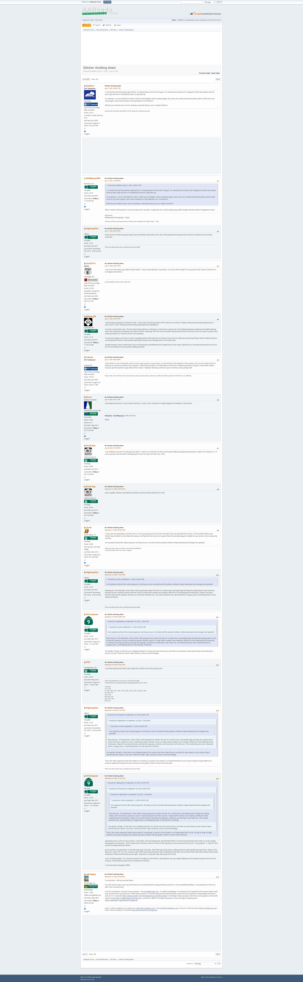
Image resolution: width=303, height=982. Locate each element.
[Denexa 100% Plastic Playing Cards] (85, 307)
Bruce (89, 397)
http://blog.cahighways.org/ (169, 908)
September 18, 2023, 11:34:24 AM (115, 575)
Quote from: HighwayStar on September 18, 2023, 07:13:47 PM (128, 783)
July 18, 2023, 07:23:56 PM (112, 448)
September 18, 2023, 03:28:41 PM (115, 617)
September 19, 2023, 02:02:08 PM (115, 876)
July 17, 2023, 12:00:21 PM (112, 88)
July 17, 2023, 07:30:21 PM (112, 266)
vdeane (89, 357)
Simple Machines (96, 977)
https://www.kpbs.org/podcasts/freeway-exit (121, 900)
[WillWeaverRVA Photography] (85, 206)
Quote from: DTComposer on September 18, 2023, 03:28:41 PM (128, 715)
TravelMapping (118, 416)
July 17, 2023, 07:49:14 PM (112, 319)
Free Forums (90, 979)
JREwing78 (91, 316)
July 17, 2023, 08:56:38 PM (112, 359)
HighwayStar (92, 228)
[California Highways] (85, 908)
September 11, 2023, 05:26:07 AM (115, 530)
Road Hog (90, 445)
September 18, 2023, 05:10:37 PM (115, 664)
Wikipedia (108, 416)
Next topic (216, 73)
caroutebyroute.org (151, 891)
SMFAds (82, 979)
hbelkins (90, 85)
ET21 (88, 662)
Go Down (86, 79)
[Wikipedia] (85, 436)
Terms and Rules (210, 977)
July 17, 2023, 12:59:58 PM (112, 181)
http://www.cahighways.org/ (145, 908)
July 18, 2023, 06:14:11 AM (112, 399)
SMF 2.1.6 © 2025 (85, 977)
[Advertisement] (151, 48)
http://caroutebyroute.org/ (207, 908)
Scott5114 (90, 263)
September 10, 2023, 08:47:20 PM (115, 489)
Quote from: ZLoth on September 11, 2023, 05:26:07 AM (126, 579)
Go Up (85, 954)
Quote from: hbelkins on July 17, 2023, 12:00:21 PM (124, 185)
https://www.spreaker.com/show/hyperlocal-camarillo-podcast (144, 896)
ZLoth (89, 527)
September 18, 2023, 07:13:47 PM (115, 710)
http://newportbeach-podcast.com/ (129, 898)
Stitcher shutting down (113, 86)
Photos (107, 420)
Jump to (189, 964)
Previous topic (204, 73)
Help (202, 977)
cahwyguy (91, 874)
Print (218, 79)
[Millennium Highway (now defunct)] (85, 131)
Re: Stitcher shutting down (114, 178)
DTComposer (92, 614)
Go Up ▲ (220, 977)
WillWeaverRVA (93, 178)
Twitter (127, 217)
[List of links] (85, 562)
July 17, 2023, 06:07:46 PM (112, 231)
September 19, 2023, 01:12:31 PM (115, 778)
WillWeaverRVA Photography (114, 217)
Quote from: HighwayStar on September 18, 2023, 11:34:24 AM (128, 621)
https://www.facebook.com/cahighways (144, 910)
